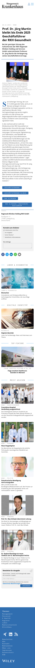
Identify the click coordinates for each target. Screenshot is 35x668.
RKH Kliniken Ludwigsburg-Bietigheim (17, 204)
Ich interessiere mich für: (10, 230)
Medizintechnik (9, 625)
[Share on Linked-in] (11, 254)
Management (7, 614)
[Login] (29, 4)
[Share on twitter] (7, 254)
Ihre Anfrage (7, 242)
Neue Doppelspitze (8, 446)
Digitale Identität (7, 333)
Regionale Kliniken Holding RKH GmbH (15, 214)
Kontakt (6, 644)
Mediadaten (7, 646)
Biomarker (5, 293)
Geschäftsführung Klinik (15, 193)
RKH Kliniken (10, 198)
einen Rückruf (9, 235)
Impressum (7, 650)
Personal (10, 443)
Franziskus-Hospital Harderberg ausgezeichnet (10, 408)
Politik (10, 478)
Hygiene (6, 620)
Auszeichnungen (13, 405)
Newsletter (7, 639)
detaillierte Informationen (12, 237)
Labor (4, 623)
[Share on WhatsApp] (15, 254)
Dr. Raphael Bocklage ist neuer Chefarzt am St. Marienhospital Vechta (15, 555)
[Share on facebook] (3, 254)
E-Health (6, 618)
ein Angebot (8, 232)
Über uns (6, 648)
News (15, 25)
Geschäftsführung (12, 187)
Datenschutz (8, 652)
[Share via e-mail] (19, 254)
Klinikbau (7, 627)
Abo (3, 641)
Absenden (26, 586)
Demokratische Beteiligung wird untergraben (11, 481)
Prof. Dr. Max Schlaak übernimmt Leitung (16, 519)
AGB (3, 654)
